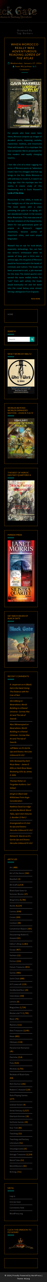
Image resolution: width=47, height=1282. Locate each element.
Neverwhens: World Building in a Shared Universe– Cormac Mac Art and (20, 711)
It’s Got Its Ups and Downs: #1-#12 (21, 751)
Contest (13, 923)
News (12, 1036)
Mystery (13, 1024)
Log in (12, 1196)
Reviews (13, 1068)
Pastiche (13, 1057)
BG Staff (13, 884)
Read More (36, 298)
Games (13, 972)
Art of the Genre (17, 873)
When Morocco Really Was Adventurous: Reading (24, 51)
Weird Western (16, 1166)
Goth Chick (14, 978)
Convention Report (18, 928)
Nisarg (27, 1278)
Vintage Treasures (18, 1154)
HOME (10, 314)
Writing (13, 1171)
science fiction (16, 1104)
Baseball (13, 879)
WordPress (36, 1275)
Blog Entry (14, 899)
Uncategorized (16, 1148)
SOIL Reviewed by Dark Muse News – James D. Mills (20, 764)
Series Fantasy (16, 1110)
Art (11, 867)
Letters (13, 1001)
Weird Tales (15, 1160)
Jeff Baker (14, 748)
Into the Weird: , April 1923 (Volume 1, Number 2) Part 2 (21, 813)
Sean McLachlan (23, 66)
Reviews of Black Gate (19, 1074)
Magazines (14, 1007)
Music (12, 1019)
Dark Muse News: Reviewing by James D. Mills (21, 771)
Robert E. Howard (17, 1089)
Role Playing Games (19, 1095)
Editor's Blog (15, 944)
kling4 (12, 793)
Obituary (13, 1042)
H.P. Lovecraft (16, 984)
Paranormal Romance (19, 1047)
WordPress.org (16, 1213)
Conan (12, 917)
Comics (13, 911)
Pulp (12, 1063)
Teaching (14, 1133)
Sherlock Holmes (17, 1116)
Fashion (13, 955)
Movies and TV (16, 1013)
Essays (13, 949)
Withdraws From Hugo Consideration (19, 797)
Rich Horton (15, 1084)
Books (12, 905)
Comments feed (17, 1207)
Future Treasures (17, 967)
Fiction (13, 961)
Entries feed (15, 1202)
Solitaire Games (17, 1122)
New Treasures (16, 1030)
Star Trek (14, 1127)
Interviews (14, 996)
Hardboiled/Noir (17, 990)
